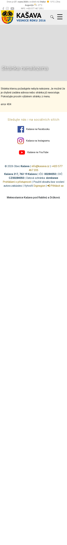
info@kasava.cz (40, 166)
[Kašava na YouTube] (12, 9)
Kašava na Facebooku (38, 129)
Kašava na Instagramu (38, 140)
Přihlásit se (57, 185)
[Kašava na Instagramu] (7, 9)
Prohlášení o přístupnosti (17, 181)
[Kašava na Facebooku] (3, 9)
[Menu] (59, 17)
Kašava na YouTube (37, 152)
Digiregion (39, 185)
